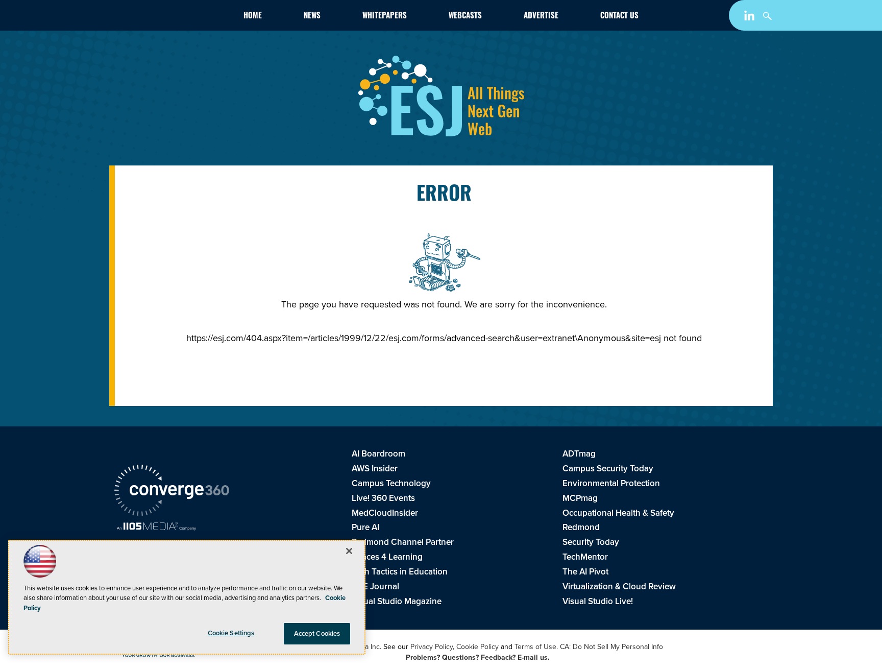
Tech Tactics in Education (400, 571)
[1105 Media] (156, 527)
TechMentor (585, 556)
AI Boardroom (378, 453)
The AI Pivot (585, 571)
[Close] (349, 551)
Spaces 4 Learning (387, 556)
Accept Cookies (317, 633)
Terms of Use (535, 646)
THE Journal (375, 586)
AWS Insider (375, 468)
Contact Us (619, 16)
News (312, 16)
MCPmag (580, 498)
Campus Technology (391, 483)
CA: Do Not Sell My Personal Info (611, 646)
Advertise (541, 16)
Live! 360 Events (383, 498)
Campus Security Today (607, 468)
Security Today (590, 542)
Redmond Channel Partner (403, 542)
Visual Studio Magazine (397, 601)
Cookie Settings (231, 633)
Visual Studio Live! (597, 601)
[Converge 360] (171, 492)
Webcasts (465, 16)
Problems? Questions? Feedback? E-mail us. (478, 657)
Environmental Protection (611, 483)
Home (252, 16)
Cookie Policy (477, 646)
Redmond (581, 527)
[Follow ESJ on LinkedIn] (750, 17)
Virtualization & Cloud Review (619, 586)
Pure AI (365, 527)
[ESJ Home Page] (173, 17)
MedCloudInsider (385, 513)
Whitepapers (384, 16)
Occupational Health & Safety (618, 513)
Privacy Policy (431, 646)
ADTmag (579, 453)
